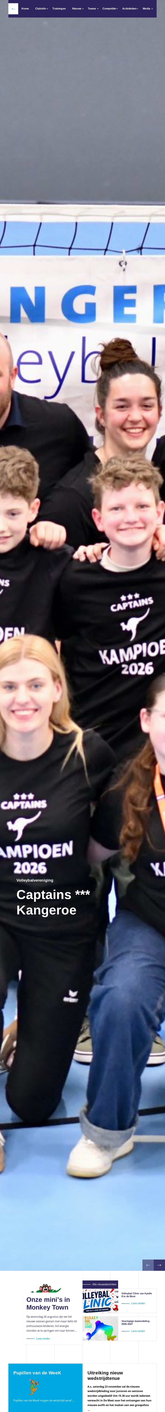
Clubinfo (40, 8)
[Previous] (148, 1265)
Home (25, 8)
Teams (92, 8)
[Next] (159, 1265)
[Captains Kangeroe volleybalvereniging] (13, 8)
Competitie (109, 8)
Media (146, 8)
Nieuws (76, 8)
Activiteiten (129, 8)
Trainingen (59, 8)
